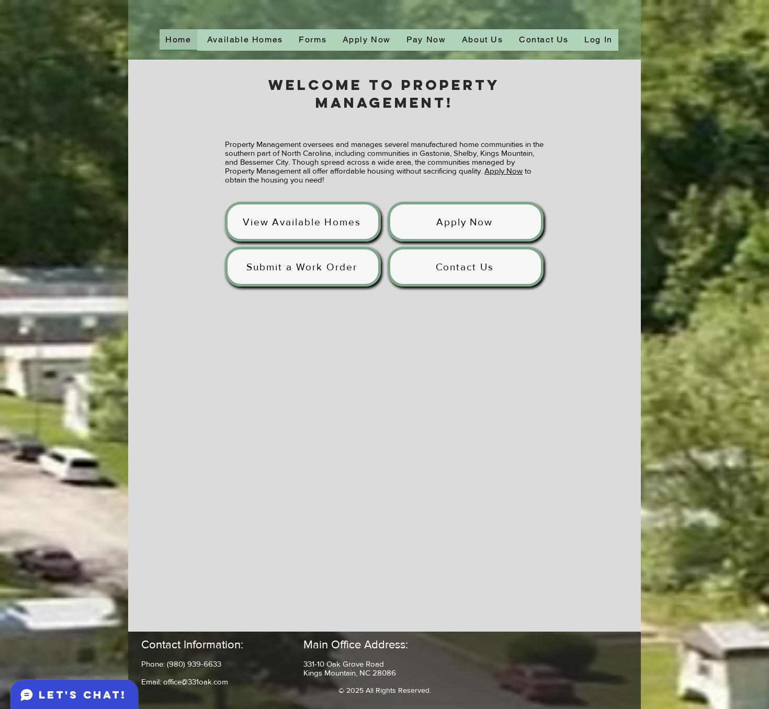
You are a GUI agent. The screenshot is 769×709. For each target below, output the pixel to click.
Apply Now (503, 170)
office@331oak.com (195, 681)
